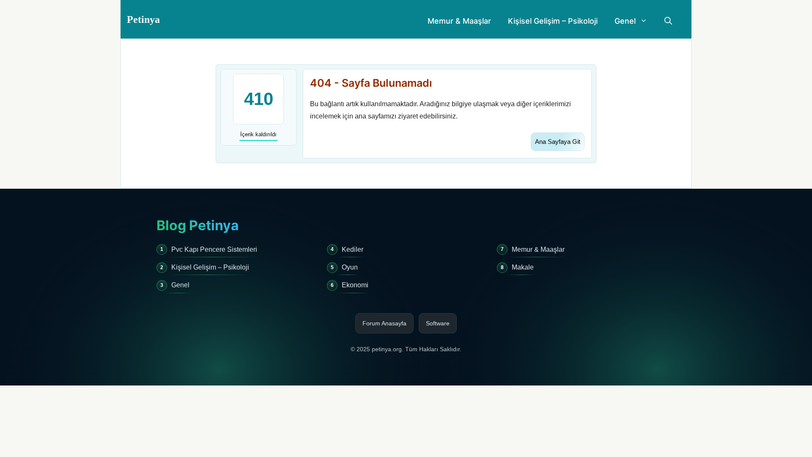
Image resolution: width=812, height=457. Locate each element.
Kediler (352, 249)
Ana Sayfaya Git (557, 141)
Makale (523, 267)
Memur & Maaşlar (459, 21)
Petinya (143, 19)
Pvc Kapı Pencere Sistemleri (214, 249)
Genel (625, 21)
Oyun (350, 267)
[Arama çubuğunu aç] (668, 21)
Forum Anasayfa (384, 323)
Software (438, 323)
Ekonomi (355, 285)
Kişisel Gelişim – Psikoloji (553, 21)
